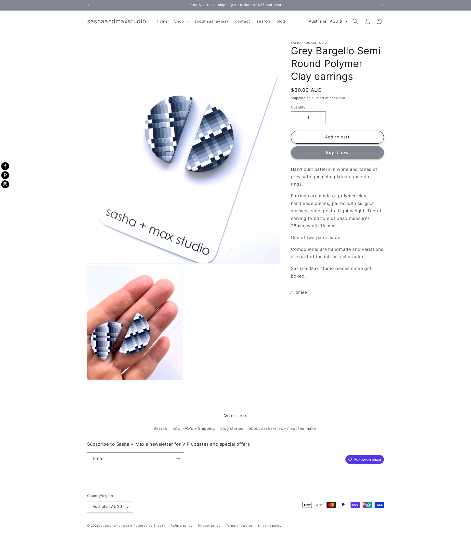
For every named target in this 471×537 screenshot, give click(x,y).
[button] (181, 21)
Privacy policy (209, 525)
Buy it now (337, 152)
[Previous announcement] (88, 5)
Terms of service (239, 525)
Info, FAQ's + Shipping (194, 428)
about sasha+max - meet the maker (283, 428)
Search (160, 428)
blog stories (231, 428)
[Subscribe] (178, 458)
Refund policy (181, 525)
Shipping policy (270, 525)
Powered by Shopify (149, 525)
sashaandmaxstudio (116, 525)
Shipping (298, 98)
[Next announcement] (382, 5)
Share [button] (301, 292)
